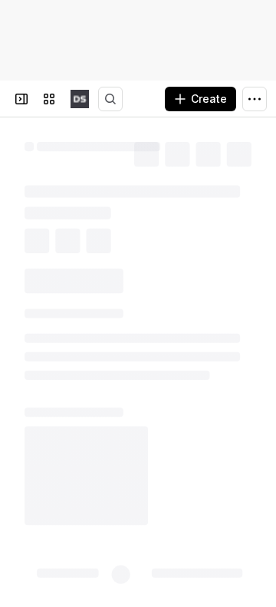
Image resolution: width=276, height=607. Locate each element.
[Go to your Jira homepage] (79, 99)
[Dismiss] (254, 522)
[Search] (110, 99)
